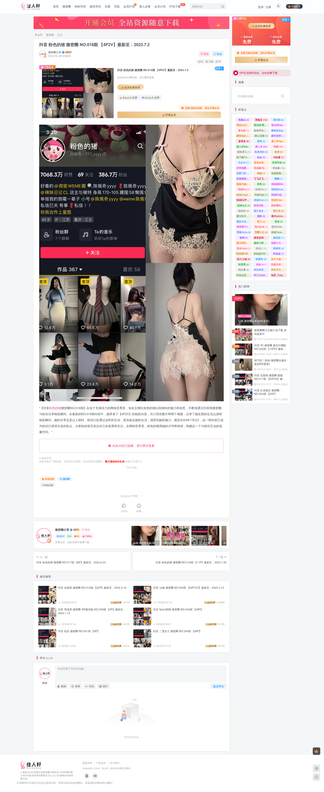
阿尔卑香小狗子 (261, 269)
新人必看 (145, 6)
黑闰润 (278, 119)
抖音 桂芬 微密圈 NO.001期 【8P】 (79, 631)
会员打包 (129, 6)
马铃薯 (278, 157)
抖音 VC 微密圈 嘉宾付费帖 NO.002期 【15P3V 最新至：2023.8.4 (270, 348)
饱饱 (261, 173)
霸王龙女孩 (261, 211)
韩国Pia (261, 189)
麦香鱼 (243, 141)
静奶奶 (243, 211)
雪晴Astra (244, 232)
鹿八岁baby (244, 146)
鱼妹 (261, 157)
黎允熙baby (279, 125)
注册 (268, 7)
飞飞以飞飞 (261, 178)
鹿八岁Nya (278, 141)
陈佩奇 (261, 259)
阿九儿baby (261, 275)
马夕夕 (243, 162)
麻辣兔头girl (279, 130)
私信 (219, 54)
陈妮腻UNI (244, 253)
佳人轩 (105, 768)
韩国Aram (261, 200)
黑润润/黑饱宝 (261, 125)
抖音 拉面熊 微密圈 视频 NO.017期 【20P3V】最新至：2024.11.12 (269, 378)
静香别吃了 (261, 205)
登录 (261, 7)
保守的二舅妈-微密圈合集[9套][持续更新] (270, 105)
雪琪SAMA (279, 226)
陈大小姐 (243, 259)
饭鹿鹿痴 (243, 178)
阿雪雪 (243, 264)
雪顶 (278, 221)
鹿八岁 (261, 146)
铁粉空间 (80, 6)
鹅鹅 (278, 146)
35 (78, 536)
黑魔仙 (243, 119)
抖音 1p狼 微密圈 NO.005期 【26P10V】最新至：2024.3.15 (188, 587)
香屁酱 (279, 168)
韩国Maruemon (279, 189)
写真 (117, 6)
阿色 (261, 264)
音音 (261, 184)
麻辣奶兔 (261, 130)
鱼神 (278, 151)
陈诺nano (243, 248)
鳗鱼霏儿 (243, 151)
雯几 (261, 221)
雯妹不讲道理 (244, 221)
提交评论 (218, 686)
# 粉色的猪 (47, 485)
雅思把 (278, 237)
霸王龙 (278, 211)
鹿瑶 (261, 141)
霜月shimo (278, 216)
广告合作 (101, 763)
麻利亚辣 (278, 135)
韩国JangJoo (244, 194)
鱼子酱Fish (244, 157)
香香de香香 (261, 162)
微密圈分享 (54, 52)
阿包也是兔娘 (244, 275)
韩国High (261, 194)
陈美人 (261, 248)
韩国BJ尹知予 (244, 200)
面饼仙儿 (243, 205)
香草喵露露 (244, 168)
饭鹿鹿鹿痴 (279, 173)
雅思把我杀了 (261, 237)
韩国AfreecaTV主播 (279, 200)
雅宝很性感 (244, 243)
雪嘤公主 (261, 232)
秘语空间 (95, 6)
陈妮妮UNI (261, 253)
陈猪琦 (278, 248)
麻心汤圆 (261, 135)
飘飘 (278, 178)
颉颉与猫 (243, 184)
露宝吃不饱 (244, 216)
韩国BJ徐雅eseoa (279, 194)
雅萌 (244, 237)
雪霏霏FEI (244, 226)
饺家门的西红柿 (244, 173)
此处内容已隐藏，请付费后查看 (132, 445)
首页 (56, 6)
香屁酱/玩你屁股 (261, 168)
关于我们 (114, 763)
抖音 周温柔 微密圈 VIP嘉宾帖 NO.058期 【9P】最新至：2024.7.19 (92, 611)
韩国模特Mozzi (279, 184)
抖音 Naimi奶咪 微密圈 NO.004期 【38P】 (178, 609)
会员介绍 (160, 6)
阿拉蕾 (243, 269)
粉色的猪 (55, 408)
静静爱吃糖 (279, 205)
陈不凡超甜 (279, 259)
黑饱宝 (261, 119)
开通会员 (295, 6)
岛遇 (107, 6)
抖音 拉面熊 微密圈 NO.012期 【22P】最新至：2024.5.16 (92, 587)
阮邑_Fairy (278, 275)
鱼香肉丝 (261, 151)
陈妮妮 (278, 253)
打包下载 (176, 5)
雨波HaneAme (279, 232)
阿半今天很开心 (279, 269)
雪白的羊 (261, 226)
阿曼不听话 (279, 264)
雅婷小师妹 (261, 243)
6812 (61, 536)
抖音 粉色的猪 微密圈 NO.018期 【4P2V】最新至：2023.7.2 (94, 44)
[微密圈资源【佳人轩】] (30, 765)
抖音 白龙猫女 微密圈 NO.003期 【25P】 (266, 392)
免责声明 (87, 763)
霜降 (261, 216)
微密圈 (66, 6)
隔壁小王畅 (279, 243)
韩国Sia (244, 189)
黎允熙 (243, 130)
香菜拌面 (278, 162)
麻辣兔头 (243, 135)
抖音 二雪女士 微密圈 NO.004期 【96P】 (177, 631)
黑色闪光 (243, 125)
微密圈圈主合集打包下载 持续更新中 (270, 332)
